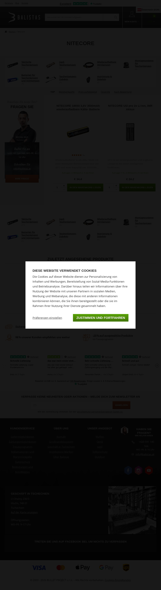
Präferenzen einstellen (47, 318)
